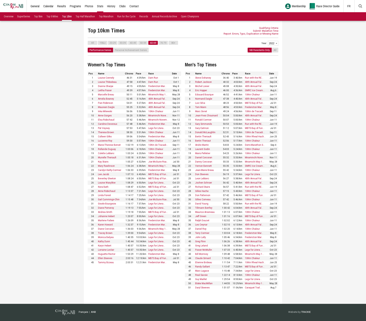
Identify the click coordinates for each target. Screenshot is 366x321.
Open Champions (190, 16)
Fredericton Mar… (157, 86)
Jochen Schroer (203, 182)
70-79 (163, 42)
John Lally (200, 237)
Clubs (122, 6)
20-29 (113, 42)
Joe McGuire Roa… (158, 161)
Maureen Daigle (106, 107)
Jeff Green (200, 216)
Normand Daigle (203, 98)
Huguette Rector (106, 254)
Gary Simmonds (203, 124)
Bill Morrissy (201, 254)
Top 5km (38, 16)
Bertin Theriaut (203, 140)
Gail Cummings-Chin (109, 199)
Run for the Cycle (126, 16)
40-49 (133, 42)
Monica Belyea (106, 237)
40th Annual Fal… (157, 98)
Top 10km (67, 16)
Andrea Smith (105, 212)
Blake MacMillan (204, 283)
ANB (93, 312)
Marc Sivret (201, 111)
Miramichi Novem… (158, 119)
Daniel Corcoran (203, 157)
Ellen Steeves (105, 258)
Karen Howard (105, 224)
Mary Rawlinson (106, 166)
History (111, 6)
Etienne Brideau (203, 262)
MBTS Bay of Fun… (158, 174)
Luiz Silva (200, 103)
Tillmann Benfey (203, 208)
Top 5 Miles (52, 16)
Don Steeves (202, 174)
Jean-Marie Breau (204, 170)
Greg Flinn (200, 241)
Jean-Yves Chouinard (206, 115)
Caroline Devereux (107, 124)
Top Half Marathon (85, 16)
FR (349, 6)
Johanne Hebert (106, 216)
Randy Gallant (202, 266)
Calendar (48, 6)
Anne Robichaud (106, 191)
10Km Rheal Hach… (255, 136)
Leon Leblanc (202, 178)
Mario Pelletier (202, 153)
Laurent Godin (202, 149)
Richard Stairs (202, 187)
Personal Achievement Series (131, 50)
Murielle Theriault (107, 157)
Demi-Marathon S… (255, 145)
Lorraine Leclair (106, 250)
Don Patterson (202, 195)
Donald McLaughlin (205, 132)
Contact (134, 6)
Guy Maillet (201, 279)
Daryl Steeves (202, 287)
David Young (201, 203)
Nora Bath (103, 187)
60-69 (153, 42)
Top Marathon (106, 16)
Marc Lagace (202, 271)
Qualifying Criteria (268, 28)
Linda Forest (104, 195)
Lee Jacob (103, 174)
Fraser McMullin (203, 250)
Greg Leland (201, 245)
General (34, 6)
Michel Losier (202, 86)
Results (61, 6)
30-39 (123, 42)
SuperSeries (23, 16)
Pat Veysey (104, 128)
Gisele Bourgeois (107, 203)
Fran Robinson (105, 103)
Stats (100, 6)
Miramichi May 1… (157, 94)
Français (83, 312)
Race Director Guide (328, 6)
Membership (299, 6)
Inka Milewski (105, 111)
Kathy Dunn (104, 241)
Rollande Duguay (107, 149)
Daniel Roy (200, 229)
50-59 (143, 42)
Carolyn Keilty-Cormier (109, 170)
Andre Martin (202, 145)
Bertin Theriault (203, 136)
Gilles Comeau (203, 199)
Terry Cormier (202, 233)
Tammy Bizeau (106, 262)
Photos (89, 6)
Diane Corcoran (106, 229)
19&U (103, 42)
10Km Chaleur (155, 111)
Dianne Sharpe (105, 86)
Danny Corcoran (203, 161)
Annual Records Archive (164, 16)
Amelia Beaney (106, 98)
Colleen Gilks (105, 136)
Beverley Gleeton (107, 178)
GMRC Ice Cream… (255, 90)
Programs (75, 6)
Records (143, 16)
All (92, 42)
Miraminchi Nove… (158, 115)
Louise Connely (106, 77)
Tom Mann (200, 107)
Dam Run (153, 77)
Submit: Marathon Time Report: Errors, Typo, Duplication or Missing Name (251, 32)
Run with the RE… (254, 77)
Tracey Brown (105, 233)
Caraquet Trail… (253, 287)
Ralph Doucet (202, 220)
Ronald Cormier (203, 119)
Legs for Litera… (156, 128)
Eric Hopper (201, 90)
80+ (173, 42)
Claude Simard (203, 258)
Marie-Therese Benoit (109, 145)
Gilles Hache (202, 191)
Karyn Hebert (104, 245)
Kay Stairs (103, 161)
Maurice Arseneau (205, 212)
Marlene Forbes (106, 220)
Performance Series (100, 50)
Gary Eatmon (202, 128)
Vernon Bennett (203, 166)
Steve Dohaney (203, 77)
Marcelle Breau (106, 94)
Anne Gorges (105, 115)
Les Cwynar (201, 224)
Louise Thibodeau (107, 82)
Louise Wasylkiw (107, 182)
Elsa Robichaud (106, 119)
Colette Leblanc (106, 153)
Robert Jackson (203, 82)
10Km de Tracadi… (158, 145)
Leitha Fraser (105, 90)
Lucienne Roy (105, 140)
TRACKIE (306, 312)
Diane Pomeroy (106, 208)
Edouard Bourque (204, 94)
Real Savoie (201, 275)
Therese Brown (106, 132)
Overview (8, 16)
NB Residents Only (260, 50)
